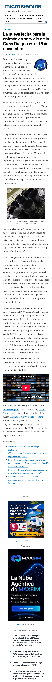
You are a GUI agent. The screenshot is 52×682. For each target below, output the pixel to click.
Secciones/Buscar (24, 15)
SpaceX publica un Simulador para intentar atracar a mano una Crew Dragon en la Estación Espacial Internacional (28, 463)
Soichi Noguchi (35, 416)
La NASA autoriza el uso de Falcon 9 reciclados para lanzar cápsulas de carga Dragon (25, 480)
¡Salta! (40, 21)
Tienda (38, 18)
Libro (7, 21)
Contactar (10, 18)
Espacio (7, 29)
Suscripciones (25, 18)
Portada (9, 15)
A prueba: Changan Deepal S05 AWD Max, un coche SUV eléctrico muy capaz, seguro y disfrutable (27, 654)
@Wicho (11, 54)
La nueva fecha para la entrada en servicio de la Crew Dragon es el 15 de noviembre (26, 41)
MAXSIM (20, 624)
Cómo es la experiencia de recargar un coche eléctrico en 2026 (28, 663)
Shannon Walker (18, 416)
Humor (39, 15)
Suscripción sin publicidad (20, 541)
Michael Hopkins (11, 409)
